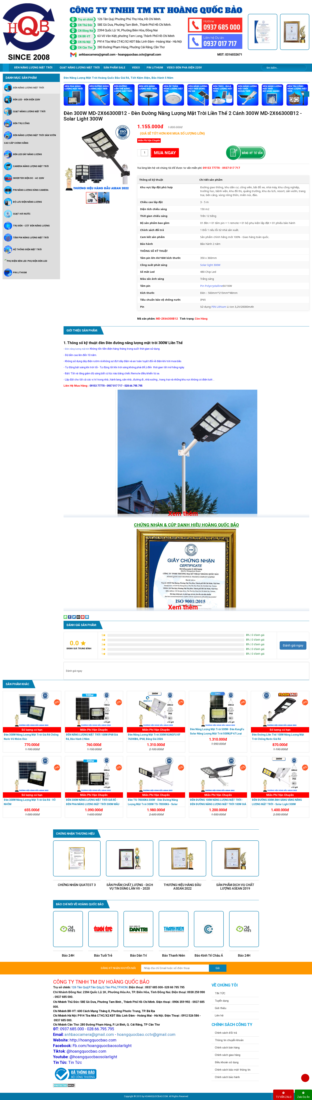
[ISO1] (262, 32)
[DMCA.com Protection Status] (64, 1085)
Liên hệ (219, 1015)
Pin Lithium (155, 67)
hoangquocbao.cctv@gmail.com (146, 1034)
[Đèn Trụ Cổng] (297, 95)
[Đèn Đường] (99, 95)
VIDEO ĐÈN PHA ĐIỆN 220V (184, 67)
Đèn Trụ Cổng (21, 123)
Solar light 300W (210, 265)
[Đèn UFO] (148, 95)
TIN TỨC (220, 993)
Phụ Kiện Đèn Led (37, 261)
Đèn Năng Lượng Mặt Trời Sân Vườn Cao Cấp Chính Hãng (30, 139)
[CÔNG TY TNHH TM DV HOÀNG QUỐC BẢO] (156, 32)
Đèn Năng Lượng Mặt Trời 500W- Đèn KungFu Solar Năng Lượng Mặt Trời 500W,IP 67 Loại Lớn (217, 733)
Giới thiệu (220, 1008)
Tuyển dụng (222, 1000)
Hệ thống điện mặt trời (27, 249)
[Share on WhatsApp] (65, 616)
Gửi (218, 968)
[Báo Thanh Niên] (138, 929)
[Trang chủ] (6, 68)
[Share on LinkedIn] (87, 616)
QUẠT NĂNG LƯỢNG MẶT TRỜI (80, 67)
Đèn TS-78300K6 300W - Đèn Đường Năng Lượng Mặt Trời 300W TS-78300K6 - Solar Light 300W (153, 804)
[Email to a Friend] (78, 616)
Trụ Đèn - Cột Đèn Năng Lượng (31, 225)
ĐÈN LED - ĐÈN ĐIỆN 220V (26, 99)
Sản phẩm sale (114, 67)
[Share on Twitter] (74, 616)
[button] (128, 127)
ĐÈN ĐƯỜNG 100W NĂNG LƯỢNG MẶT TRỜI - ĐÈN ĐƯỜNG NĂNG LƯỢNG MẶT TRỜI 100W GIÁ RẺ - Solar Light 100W (218, 804)
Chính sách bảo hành (227, 1077)
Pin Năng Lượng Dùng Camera (30, 190)
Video (136, 67)
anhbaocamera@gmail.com (89, 1034)
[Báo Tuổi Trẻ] (68, 929)
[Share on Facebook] (70, 616)
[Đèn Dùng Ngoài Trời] (248, 95)
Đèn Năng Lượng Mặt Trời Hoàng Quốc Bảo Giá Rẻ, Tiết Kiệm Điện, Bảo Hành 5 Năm (118, 77)
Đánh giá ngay (293, 645)
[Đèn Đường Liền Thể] (124, 95)
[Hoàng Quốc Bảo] (33, 32)
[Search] (301, 68)
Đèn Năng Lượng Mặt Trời (28, 87)
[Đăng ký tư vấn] (245, 152)
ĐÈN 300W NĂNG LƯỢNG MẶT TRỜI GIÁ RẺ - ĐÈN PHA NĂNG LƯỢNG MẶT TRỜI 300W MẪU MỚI (92, 804)
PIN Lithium (218, 306)
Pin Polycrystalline (211, 286)
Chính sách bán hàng (227, 1047)
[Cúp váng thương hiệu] (294, 32)
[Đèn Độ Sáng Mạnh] (272, 95)
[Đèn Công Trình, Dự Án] (198, 95)
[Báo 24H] (209, 929)
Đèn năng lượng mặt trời (77, 349)
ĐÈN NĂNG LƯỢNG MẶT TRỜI (33, 67)
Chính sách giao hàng (227, 1055)
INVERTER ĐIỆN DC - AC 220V (28, 178)
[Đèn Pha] (74, 95)
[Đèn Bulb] (223, 95)
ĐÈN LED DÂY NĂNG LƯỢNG (27, 154)
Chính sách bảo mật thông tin (232, 1069)
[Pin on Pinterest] (82, 616)
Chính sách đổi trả (226, 1032)
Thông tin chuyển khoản (229, 1040)
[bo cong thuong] (74, 1074)
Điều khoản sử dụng (227, 1062)
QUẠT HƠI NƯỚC (22, 214)
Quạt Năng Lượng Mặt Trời (29, 111)
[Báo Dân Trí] (103, 929)
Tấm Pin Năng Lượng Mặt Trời (31, 237)
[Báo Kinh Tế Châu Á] (173, 929)
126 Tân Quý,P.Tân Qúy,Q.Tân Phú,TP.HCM (99, 987)
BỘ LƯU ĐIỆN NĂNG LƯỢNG (27, 202)
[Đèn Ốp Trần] (173, 95)
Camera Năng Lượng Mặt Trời (31, 166)
